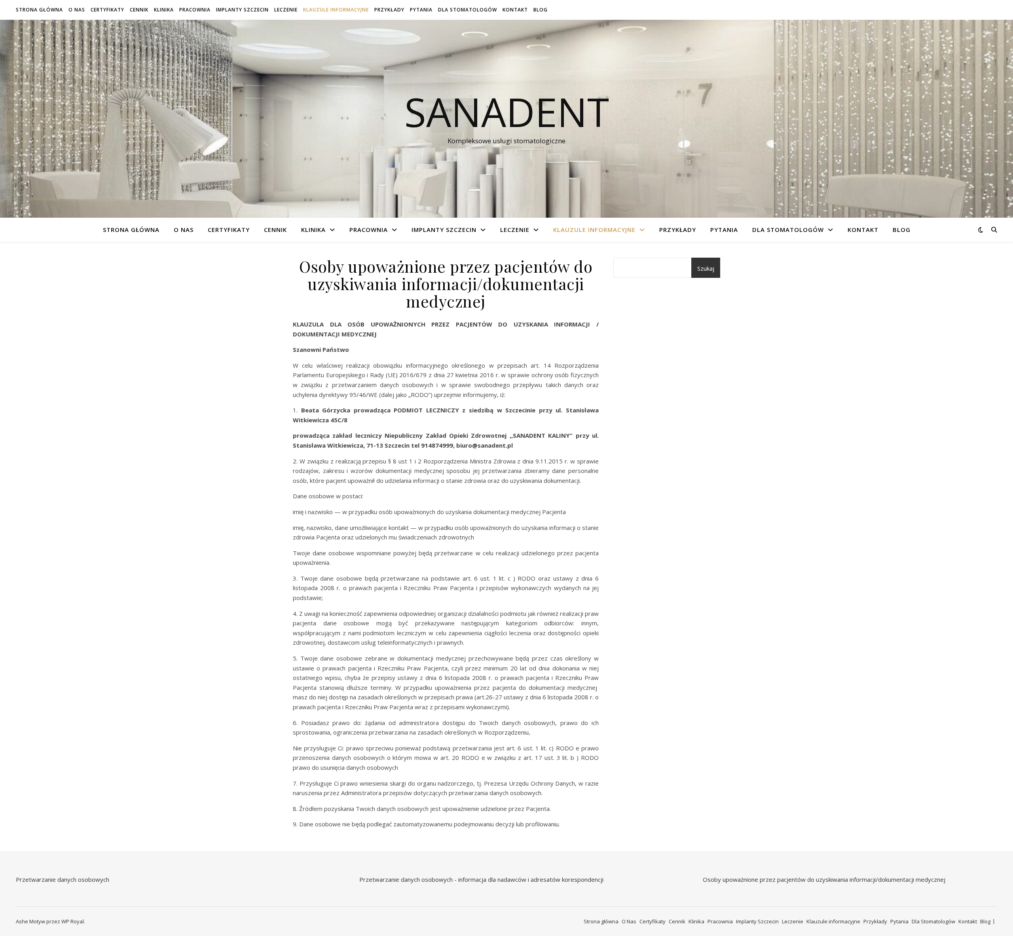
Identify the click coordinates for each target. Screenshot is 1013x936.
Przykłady (389, 9)
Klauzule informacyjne (336, 9)
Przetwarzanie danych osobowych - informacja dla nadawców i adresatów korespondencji (481, 879)
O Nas (76, 9)
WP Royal (72, 921)
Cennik (139, 9)
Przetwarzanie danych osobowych (62, 879)
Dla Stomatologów (467, 9)
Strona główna (39, 9)
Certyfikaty (107, 9)
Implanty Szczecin (242, 9)
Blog (540, 9)
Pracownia (195, 9)
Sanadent (506, 111)
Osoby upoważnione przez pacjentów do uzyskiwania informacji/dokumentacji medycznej (824, 879)
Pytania (421, 9)
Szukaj (705, 268)
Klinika (164, 9)
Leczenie (286, 9)
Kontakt (515, 9)
